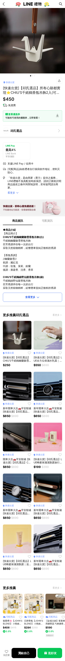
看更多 (56, 314)
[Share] (59, 81)
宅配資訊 (47, 220)
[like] (29, 353)
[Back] (4, 4)
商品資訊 (17, 220)
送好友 (52, 653)
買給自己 (24, 653)
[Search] (60, 4)
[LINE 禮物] (32, 4)
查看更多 (30, 297)
